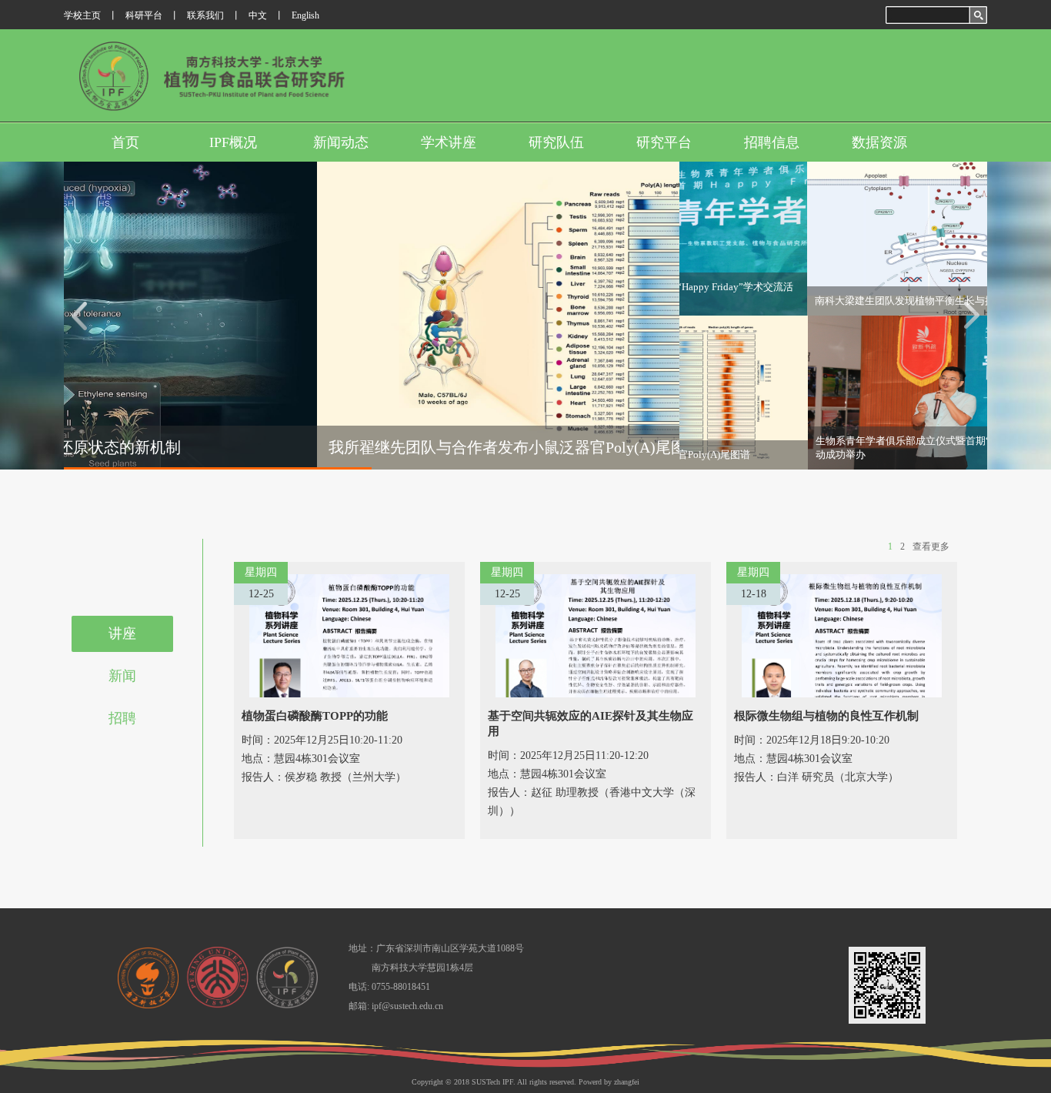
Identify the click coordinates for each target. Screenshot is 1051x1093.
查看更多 (931, 546)
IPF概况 (233, 142)
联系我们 (205, 15)
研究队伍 (556, 142)
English (305, 15)
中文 (258, 15)
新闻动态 (341, 142)
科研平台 (143, 15)
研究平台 (664, 142)
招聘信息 (771, 142)
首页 (125, 142)
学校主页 (82, 15)
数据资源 (879, 142)
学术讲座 (448, 142)
